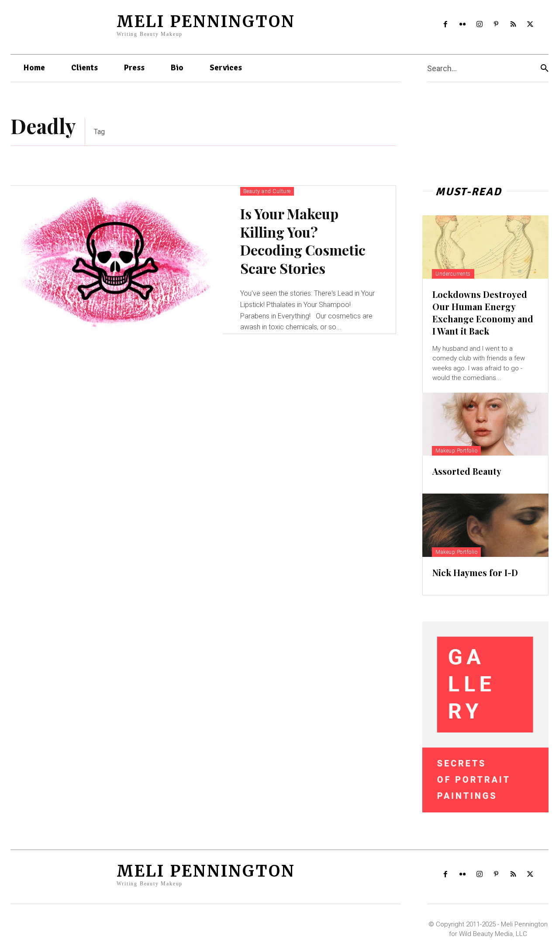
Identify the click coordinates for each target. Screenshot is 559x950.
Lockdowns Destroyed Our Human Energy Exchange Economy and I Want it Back (482, 312)
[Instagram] (479, 24)
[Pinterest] (496, 24)
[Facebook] (445, 24)
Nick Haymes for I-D (475, 572)
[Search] (545, 68)
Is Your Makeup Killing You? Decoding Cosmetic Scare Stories (303, 240)
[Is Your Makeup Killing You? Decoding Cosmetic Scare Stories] (116, 260)
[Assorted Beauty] (485, 424)
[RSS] (513, 24)
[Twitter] (530, 24)
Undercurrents (453, 274)
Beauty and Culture (267, 191)
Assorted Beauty (466, 471)
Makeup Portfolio (456, 451)
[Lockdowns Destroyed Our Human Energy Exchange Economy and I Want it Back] (485, 246)
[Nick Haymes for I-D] (485, 525)
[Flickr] (462, 24)
